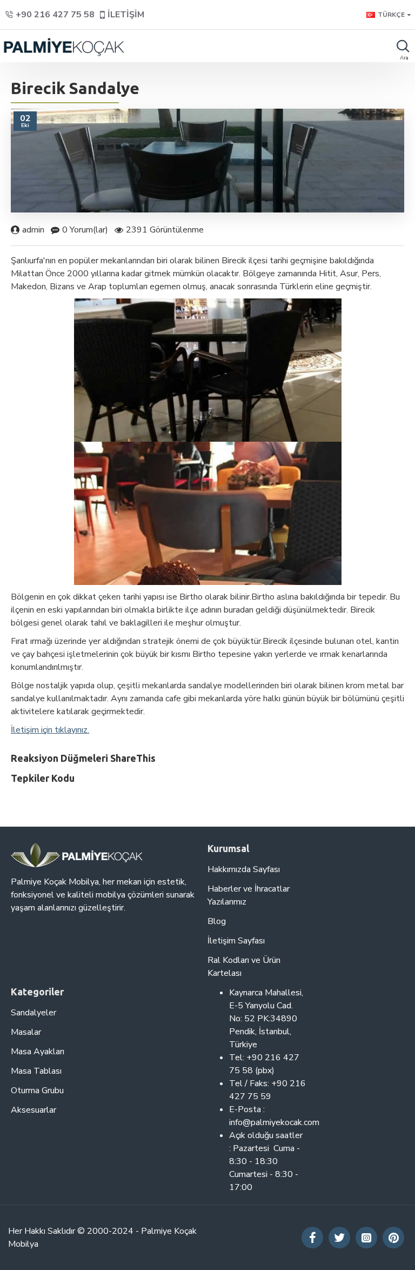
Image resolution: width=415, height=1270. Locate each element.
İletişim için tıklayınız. (50, 730)
